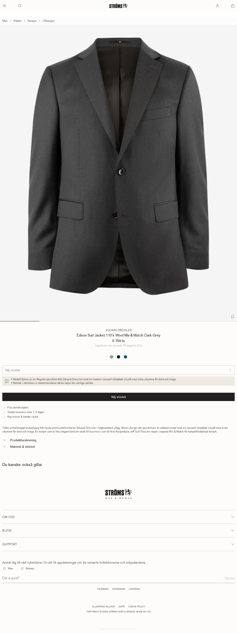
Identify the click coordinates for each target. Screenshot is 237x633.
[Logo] (118, 5)
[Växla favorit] (233, 317)
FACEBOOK (103, 589)
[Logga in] (217, 6)
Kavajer (32, 21)
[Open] (4, 6)
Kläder (18, 21)
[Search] (20, 6)
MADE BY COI (143, 611)
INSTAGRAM (118, 589)
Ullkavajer (49, 21)
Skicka (230, 578)
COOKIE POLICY (136, 606)
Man (5, 21)
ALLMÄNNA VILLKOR (103, 606)
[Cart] (233, 6)
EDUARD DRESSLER (118, 330)
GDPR (121, 606)
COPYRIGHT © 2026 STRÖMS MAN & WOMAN (111, 611)
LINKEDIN (134, 589)
